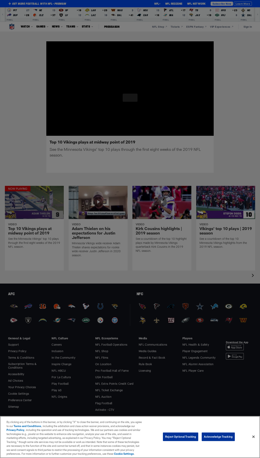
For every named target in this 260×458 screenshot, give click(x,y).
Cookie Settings (68, 453)
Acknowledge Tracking (218, 436)
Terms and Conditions (24, 426)
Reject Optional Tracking (180, 436)
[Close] (253, 436)
